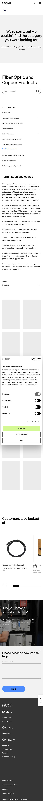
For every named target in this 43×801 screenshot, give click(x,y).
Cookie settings (8, 793)
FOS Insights (6, 721)
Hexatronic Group (8, 757)
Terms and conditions (10, 785)
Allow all (21, 428)
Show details (32, 422)
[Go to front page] (7, 3)
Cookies (5, 789)
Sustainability (7, 749)
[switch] (38, 400)
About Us (5, 745)
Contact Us (6, 733)
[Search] (37, 91)
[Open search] (33, 3)
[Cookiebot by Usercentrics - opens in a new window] (31, 359)
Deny (21, 440)
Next (13, 689)
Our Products (7, 717)
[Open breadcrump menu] (4, 10)
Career (4, 753)
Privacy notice (7, 780)
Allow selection (21, 434)
